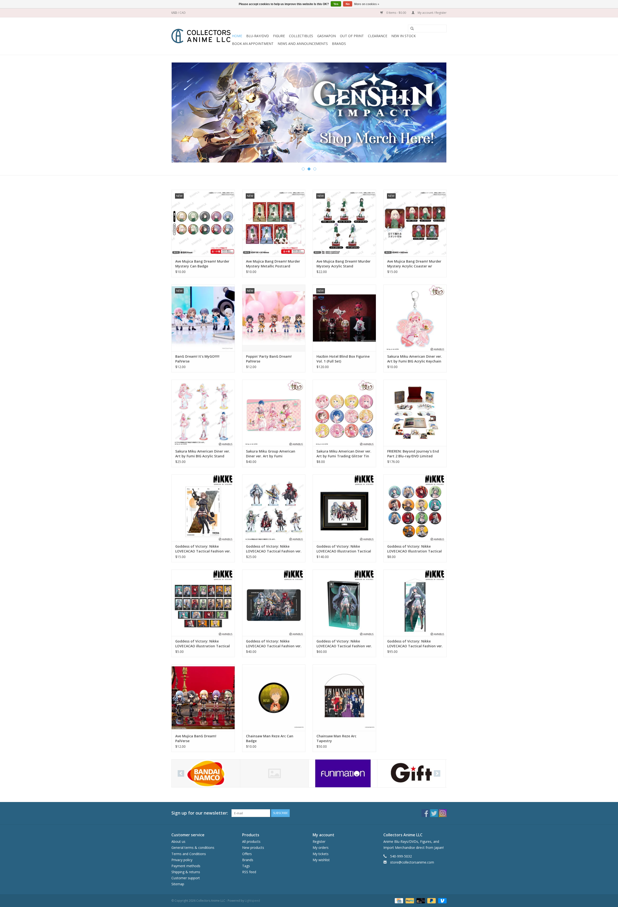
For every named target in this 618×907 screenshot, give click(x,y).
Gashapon (326, 36)
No (348, 4)
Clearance (377, 36)
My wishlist (321, 860)
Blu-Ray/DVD (257, 36)
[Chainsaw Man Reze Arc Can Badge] (274, 697)
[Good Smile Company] (411, 773)
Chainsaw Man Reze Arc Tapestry (336, 738)
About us (178, 841)
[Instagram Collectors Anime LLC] (443, 813)
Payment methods (185, 866)
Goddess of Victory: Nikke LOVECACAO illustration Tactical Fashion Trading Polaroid (202, 644)
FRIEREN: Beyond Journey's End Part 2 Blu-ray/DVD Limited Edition (413, 454)
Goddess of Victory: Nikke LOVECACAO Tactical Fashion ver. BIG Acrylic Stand (274, 549)
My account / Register (432, 13)
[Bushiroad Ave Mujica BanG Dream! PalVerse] (203, 697)
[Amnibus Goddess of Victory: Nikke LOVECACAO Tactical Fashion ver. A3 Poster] (203, 507)
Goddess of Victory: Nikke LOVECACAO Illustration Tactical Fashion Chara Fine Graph (343, 549)
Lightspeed (252, 901)
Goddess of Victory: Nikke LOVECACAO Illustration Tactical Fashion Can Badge (414, 549)
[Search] (410, 29)
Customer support (185, 878)
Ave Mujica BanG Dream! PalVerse (195, 738)
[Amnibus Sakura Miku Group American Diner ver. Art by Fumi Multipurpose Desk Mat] (274, 413)
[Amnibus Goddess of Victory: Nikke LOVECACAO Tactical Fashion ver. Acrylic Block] (344, 603)
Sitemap (177, 884)
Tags (246, 866)
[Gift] (309, 111)
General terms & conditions (192, 847)
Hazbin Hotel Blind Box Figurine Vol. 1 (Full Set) (343, 358)
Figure (279, 36)
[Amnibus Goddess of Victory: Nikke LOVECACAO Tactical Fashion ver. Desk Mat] (274, 603)
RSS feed (249, 872)
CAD (183, 13)
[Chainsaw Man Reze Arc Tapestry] (344, 697)
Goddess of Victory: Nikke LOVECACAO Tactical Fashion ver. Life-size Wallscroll (415, 644)
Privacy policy (181, 860)
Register (319, 841)
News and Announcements (303, 43)
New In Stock (403, 36)
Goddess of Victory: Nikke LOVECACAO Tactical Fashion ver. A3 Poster (203, 549)
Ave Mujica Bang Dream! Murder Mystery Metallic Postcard (273, 263)
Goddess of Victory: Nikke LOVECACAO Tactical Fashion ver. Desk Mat (274, 644)
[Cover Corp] (206, 773)
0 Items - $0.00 (396, 13)
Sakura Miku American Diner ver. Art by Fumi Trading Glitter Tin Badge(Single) (343, 454)
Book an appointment (253, 43)
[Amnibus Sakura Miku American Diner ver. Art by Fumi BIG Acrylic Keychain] (415, 318)
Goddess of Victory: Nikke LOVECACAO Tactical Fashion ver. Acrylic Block (344, 644)
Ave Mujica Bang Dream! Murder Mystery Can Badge (202, 263)
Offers (247, 853)
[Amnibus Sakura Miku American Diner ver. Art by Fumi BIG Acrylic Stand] (203, 413)
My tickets (321, 853)
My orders (321, 847)
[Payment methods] (398, 900)
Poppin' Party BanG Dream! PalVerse (269, 358)
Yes (335, 4)
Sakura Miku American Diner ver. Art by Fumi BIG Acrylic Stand (202, 453)
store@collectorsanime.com (412, 862)
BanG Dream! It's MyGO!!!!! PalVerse (197, 358)
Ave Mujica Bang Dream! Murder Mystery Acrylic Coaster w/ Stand (414, 264)
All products (251, 841)
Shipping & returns (185, 872)
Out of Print (352, 36)
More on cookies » (366, 4)
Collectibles (301, 36)
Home (237, 36)
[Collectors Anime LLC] (201, 36)
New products (253, 847)
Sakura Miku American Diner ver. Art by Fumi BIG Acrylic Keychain (414, 358)
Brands (339, 43)
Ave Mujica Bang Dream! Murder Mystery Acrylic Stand (343, 263)
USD (174, 13)
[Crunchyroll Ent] (274, 773)
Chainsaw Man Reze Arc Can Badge (269, 738)
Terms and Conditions (188, 853)
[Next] (437, 113)
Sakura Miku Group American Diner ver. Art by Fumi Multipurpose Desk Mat (270, 454)
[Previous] (181, 113)
